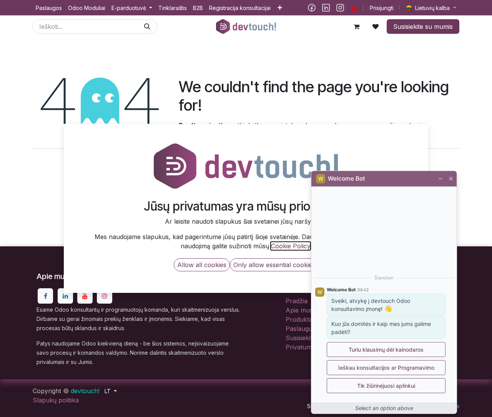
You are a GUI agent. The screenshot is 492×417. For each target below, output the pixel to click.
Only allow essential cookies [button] (274, 265)
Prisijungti (382, 8)
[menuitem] (49, 8)
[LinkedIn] (326, 8)
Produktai (300, 319)
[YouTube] (354, 8)
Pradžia (297, 301)
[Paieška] (147, 26)
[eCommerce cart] (356, 26)
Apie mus (299, 310)
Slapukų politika (56, 400)
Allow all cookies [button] (201, 265)
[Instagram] (340, 8)
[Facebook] (312, 8)
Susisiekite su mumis (423, 26)
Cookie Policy (290, 246)
